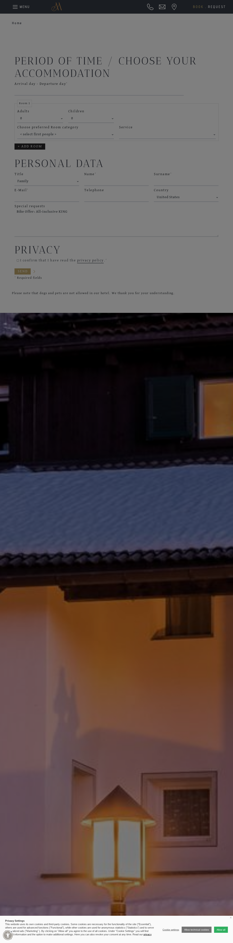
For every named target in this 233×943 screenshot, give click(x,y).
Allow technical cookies (196, 929)
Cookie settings (171, 929)
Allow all (221, 929)
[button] (7, 935)
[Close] (11, 931)
